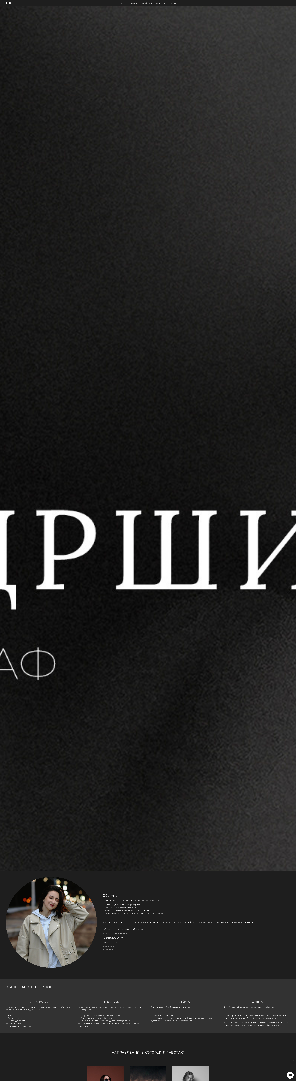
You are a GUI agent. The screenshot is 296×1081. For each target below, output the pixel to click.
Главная (123, 3)
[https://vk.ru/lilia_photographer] (6, 3)
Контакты (160, 3)
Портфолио (146, 3)
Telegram (109, 949)
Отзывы (173, 3)
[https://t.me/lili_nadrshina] (10, 3)
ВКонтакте (109, 946)
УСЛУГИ (134, 3)
